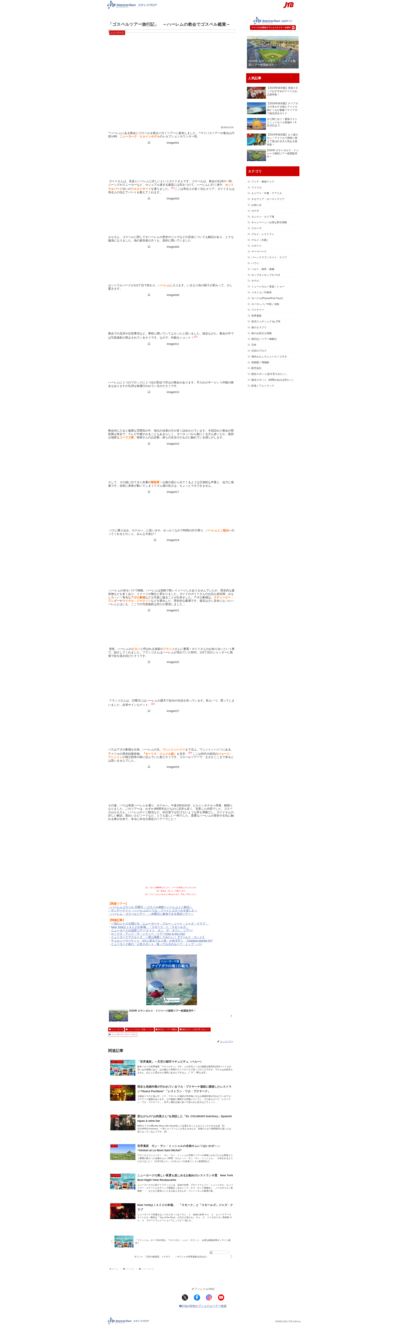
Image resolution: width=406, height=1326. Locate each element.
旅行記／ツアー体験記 (167, 1029)
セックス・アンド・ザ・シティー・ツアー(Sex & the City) (148, 933)
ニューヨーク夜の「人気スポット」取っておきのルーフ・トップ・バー (156, 944)
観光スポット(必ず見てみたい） (196, 1029)
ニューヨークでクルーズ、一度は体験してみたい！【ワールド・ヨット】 (158, 937)
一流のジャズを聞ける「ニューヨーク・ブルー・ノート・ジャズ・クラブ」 (160, 923)
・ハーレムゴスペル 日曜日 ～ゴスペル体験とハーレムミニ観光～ (150, 907)
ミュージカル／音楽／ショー (140, 1029)
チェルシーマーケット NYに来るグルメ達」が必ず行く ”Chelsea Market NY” (162, 940)
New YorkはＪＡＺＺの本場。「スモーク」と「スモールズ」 (150, 927)
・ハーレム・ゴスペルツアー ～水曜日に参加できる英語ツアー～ (151, 914)
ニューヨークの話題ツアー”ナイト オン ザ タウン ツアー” (152, 930)
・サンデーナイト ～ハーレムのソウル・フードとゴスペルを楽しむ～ (152, 910)
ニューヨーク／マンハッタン (123, 1034)
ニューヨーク (117, 1029)
